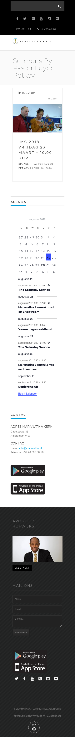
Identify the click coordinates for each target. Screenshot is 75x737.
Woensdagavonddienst (35, 329)
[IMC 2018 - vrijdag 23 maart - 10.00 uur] (37, 118)
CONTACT (21, 29)
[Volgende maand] (54, 218)
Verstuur (21, 633)
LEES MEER (22, 568)
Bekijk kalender (27, 393)
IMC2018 (28, 93)
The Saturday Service (34, 290)
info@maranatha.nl (30, 448)
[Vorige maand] (20, 218)
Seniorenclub (28, 386)
